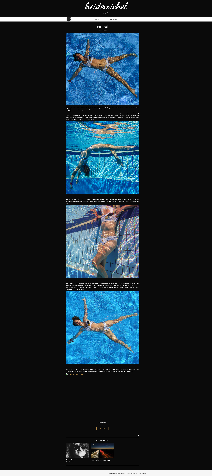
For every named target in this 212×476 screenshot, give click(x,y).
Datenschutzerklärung (114, 473)
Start (97, 19)
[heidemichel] (106, 8)
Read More (102, 428)
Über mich (113, 19)
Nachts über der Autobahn (100, 460)
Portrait (69, 460)
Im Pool (102, 27)
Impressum (123, 473)
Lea (83, 113)
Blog (104, 19)
